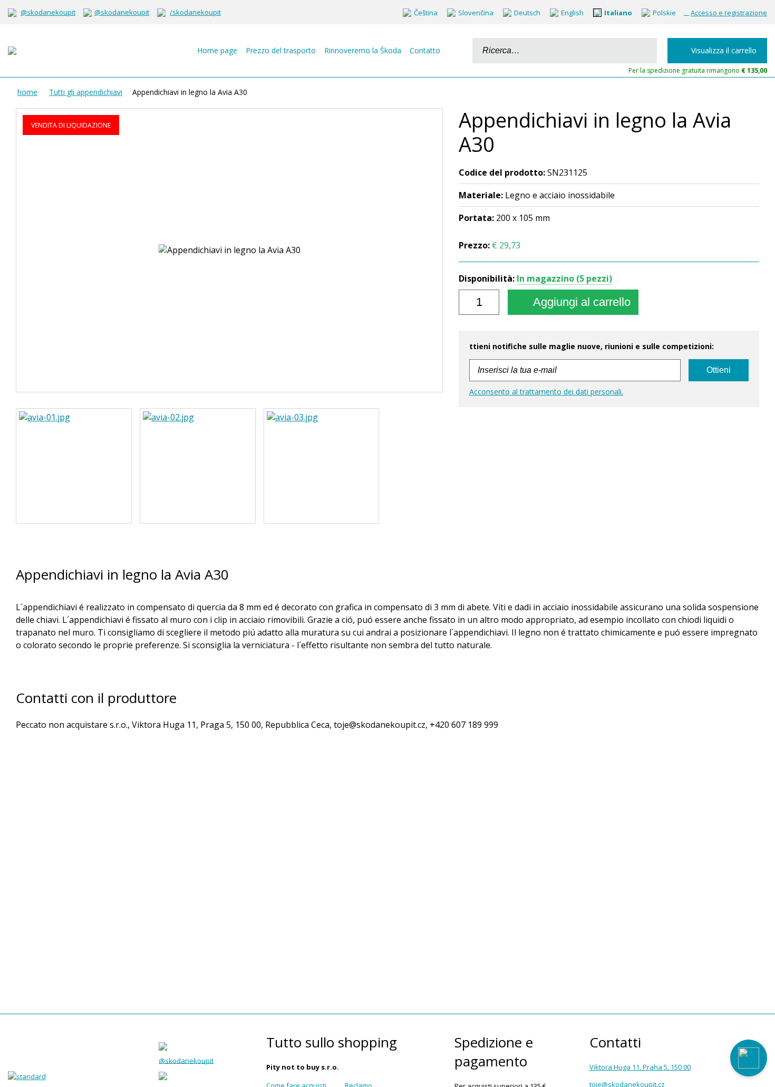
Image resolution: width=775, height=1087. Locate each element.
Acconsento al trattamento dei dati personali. (546, 392)
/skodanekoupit (195, 12)
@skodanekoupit (48, 12)
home (27, 92)
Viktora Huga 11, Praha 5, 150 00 (640, 1067)
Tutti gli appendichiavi (85, 92)
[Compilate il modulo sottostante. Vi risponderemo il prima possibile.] (748, 1058)
